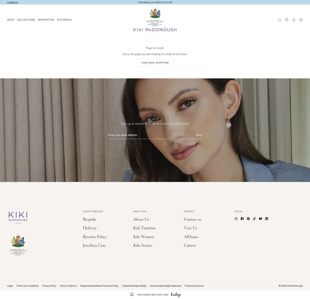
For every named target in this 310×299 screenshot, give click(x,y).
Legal (10, 285)
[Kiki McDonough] (155, 29)
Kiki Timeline (144, 227)
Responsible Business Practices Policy (99, 285)
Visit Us (190, 227)
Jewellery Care (94, 245)
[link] (155, 294)
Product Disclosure (194, 285)
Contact (189, 212)
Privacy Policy (49, 285)
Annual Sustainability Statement (165, 285)
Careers (190, 245)
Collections (26, 19)
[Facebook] (242, 218)
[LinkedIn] (266, 218)
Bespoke (89, 219)
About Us (141, 219)
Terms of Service (68, 285)
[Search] (279, 19)
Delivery (90, 227)
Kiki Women (143, 236)
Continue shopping (155, 62)
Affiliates (191, 236)
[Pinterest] (248, 218)
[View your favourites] (286, 19)
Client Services (93, 212)
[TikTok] (254, 218)
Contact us (192, 219)
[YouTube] (260, 218)
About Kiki (139, 212)
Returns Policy (95, 236)
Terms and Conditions (27, 285)
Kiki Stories (142, 245)
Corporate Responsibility (134, 285)
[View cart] (301, 19)
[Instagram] (236, 218)
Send (199, 135)
